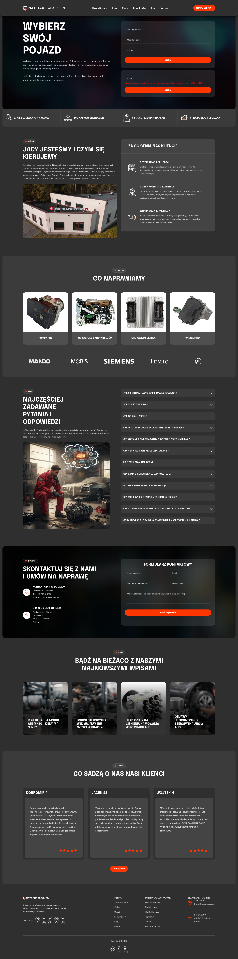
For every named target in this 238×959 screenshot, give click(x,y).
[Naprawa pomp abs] (125, 948)
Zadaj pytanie (151, 907)
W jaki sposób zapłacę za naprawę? (144, 486)
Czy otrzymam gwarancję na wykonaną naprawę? (153, 428)
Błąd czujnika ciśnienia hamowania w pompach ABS (142, 724)
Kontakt (118, 926)
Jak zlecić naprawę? (135, 405)
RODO (148, 921)
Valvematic (192, 338)
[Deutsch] (50, 919)
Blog (116, 921)
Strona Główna (121, 902)
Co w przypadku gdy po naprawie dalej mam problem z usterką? (161, 520)
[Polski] (37, 919)
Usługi (117, 912)
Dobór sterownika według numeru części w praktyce (91, 724)
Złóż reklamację (152, 912)
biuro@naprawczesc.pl (48, 597)
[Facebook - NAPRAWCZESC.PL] (119, 948)
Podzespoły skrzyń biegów (95, 338)
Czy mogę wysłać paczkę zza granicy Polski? (150, 497)
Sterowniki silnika (143, 338)
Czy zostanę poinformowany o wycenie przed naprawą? (156, 439)
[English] (44, 919)
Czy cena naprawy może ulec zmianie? (146, 451)
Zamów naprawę (204, 8)
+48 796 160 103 (195, 83)
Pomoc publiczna (152, 926)
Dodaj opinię (119, 869)
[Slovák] (63, 919)
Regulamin (149, 917)
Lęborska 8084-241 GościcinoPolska (202, 918)
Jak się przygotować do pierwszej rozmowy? (150, 393)
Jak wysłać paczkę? (135, 416)
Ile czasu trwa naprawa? (138, 462)
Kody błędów (120, 917)
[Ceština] (56, 919)
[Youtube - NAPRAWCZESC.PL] (112, 948)
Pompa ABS (46, 338)
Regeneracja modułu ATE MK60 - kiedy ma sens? (44, 724)
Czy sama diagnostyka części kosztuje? (147, 474)
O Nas (117, 907)
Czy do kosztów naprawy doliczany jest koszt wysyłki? (156, 509)
